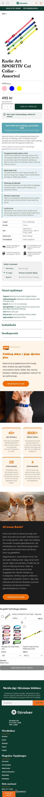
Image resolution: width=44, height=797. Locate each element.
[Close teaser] (16, 790)
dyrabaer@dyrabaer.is (17, 791)
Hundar (4, 736)
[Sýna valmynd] (3, 3)
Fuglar (4, 750)
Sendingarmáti (10, 333)
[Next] (41, 8)
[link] (7, 616)
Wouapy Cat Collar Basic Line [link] (10, 648)
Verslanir (5, 761)
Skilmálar (5, 775)
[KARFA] (40, 3)
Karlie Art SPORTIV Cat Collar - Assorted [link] (26, 614)
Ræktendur (6, 768)
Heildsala (5, 779)
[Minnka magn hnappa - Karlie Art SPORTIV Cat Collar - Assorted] (4, 106)
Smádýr (5, 743)
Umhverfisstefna (8, 772)
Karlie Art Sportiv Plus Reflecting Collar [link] (31, 648)
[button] (8, 794)
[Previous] (3, 8)
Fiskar (4, 747)
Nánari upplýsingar (12, 290)
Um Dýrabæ (6, 765)
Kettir (4, 740)
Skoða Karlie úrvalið (15, 384)
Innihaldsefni (9, 325)
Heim (4, 14)
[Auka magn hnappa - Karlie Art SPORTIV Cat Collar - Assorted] (11, 106)
